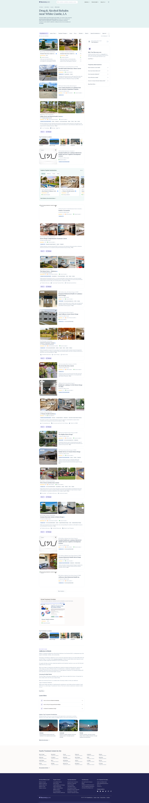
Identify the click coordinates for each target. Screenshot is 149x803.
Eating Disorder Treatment (72, 781)
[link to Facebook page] (111, 791)
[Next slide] (81, 51)
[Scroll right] (109, 33)
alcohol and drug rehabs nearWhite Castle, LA (48, 19)
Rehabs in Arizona (42, 788)
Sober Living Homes (57, 786)
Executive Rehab (70, 785)
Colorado (62, 733)
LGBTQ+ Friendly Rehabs (58, 788)
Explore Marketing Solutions (102, 783)
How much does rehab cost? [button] (94, 70)
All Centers (41, 7)
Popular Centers (56, 779)
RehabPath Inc (90, 797)
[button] (104, 36)
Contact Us (99, 786)
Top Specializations (71, 779)
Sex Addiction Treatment (72, 791)
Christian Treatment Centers (73, 792)
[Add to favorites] (55, 66)
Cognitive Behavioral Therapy (59, 785)
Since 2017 (103, 54)
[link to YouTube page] (102, 791)
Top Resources (85, 779)
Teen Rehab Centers (71, 786)
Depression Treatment (71, 783)
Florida (53, 173)
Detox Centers (56, 783)
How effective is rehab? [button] (93, 77)
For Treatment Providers (102, 779)
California (49, 173)
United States (46, 7)
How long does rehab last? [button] (93, 74)
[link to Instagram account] (108, 791)
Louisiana (51, 7)
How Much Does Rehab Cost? (87, 787)
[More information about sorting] (109, 36)
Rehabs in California (43, 783)
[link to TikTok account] (105, 791)
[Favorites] (108, 2)
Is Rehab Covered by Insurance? (88, 784)
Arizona (41, 733)
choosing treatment (58, 659)
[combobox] (67, 2)
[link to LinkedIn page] (100, 791)
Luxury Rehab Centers (57, 781)
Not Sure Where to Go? (44, 779)
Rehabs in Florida (42, 781)
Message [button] (49, 131)
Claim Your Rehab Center (102, 781)
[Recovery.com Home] (44, 2)
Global (58, 173)
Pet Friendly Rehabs (57, 791)
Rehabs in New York (43, 785)
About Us (99, 785)
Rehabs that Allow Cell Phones (59, 792)
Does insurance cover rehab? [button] (94, 67)
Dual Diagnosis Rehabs (71, 788)
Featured (43, 173)
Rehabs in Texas (42, 786)
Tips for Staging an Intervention (88, 786)
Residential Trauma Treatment (73, 789)
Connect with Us (100, 789)
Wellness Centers (56, 789)
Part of (46, 272)
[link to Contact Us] (97, 791)
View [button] (42, 131)
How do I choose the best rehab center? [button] (96, 80)
